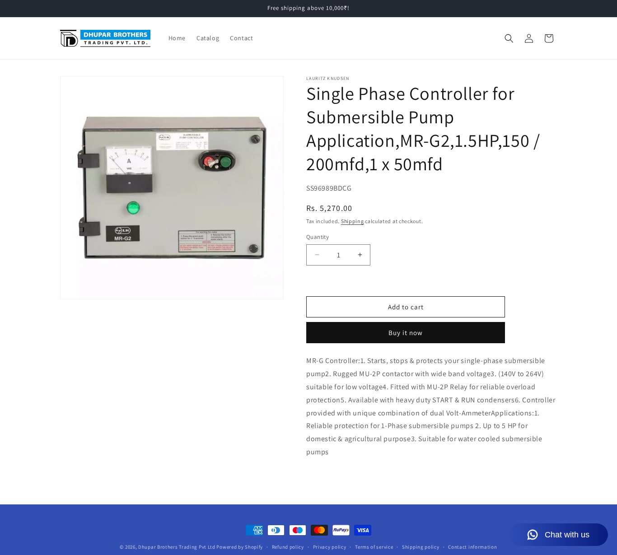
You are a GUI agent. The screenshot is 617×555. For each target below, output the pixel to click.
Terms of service (374, 547)
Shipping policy (420, 547)
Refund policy (288, 547)
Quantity (317, 237)
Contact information (472, 547)
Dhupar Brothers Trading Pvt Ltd (176, 547)
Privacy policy (329, 547)
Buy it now (405, 332)
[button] (509, 38)
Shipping (352, 221)
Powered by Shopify (239, 547)
